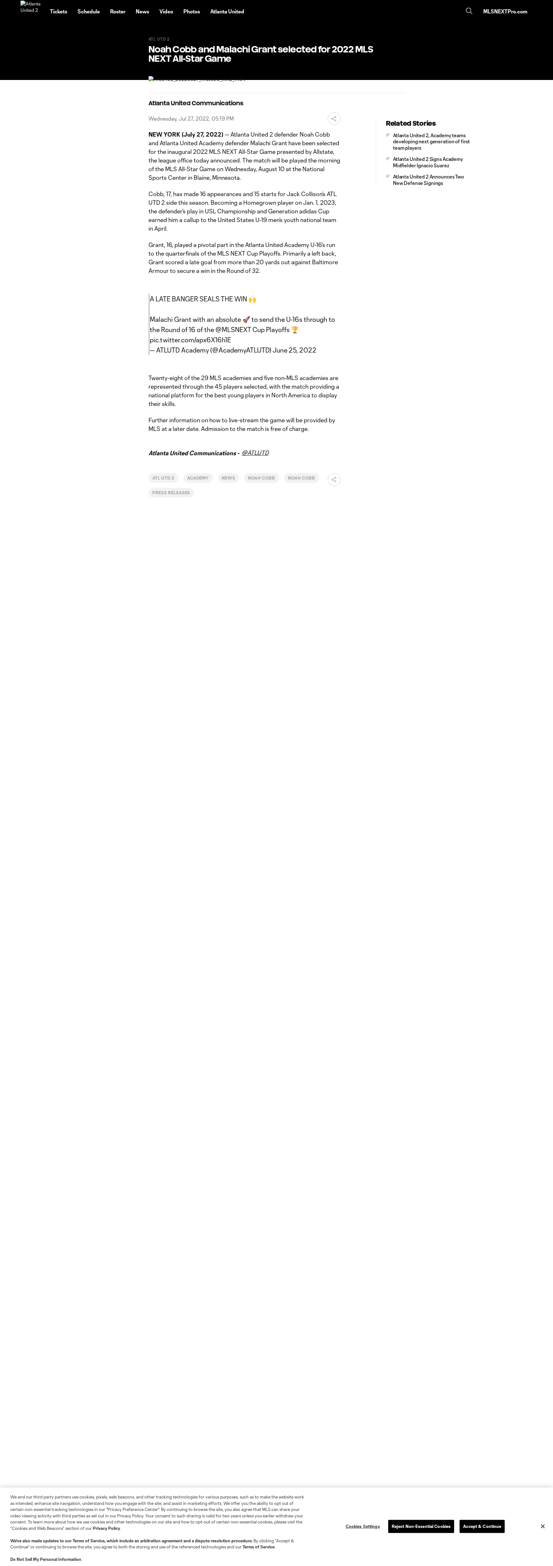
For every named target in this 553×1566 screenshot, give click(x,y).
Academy (198, 478)
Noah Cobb (261, 478)
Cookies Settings (363, 1526)
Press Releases (171, 492)
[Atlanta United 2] (31, 11)
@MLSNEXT (233, 329)
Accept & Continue (482, 1526)
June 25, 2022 (295, 350)
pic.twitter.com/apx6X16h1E (190, 340)
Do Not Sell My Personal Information (45, 1559)
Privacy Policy (106, 1528)
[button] (334, 118)
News (228, 478)
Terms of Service (89, 1540)
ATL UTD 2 (163, 478)
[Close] (543, 1526)
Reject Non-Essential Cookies (421, 1526)
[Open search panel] (469, 11)
